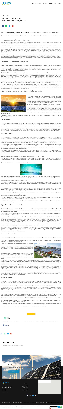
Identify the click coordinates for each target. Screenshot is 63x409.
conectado (10, 345)
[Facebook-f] (27, 395)
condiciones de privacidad (51, 402)
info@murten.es (5, 392)
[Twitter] (33, 395)
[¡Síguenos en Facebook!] (31, 325)
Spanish (52, 408)
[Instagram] (30, 395)
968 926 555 (4, 389)
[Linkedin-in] (35, 395)
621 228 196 (4, 390)
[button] (3, 26)
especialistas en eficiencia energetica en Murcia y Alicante (18, 32)
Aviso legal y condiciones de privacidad (29, 402)
